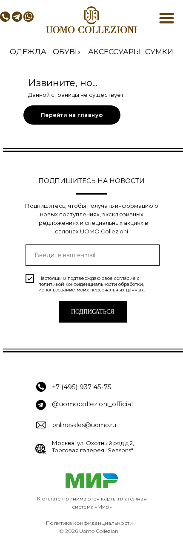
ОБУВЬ (66, 51)
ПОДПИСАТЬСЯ (92, 311)
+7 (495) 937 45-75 (82, 387)
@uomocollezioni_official (92, 404)
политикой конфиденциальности (77, 284)
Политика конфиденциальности (89, 523)
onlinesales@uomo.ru (84, 425)
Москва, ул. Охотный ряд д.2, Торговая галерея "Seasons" (93, 446)
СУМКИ (159, 51)
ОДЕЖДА (28, 51)
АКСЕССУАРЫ (114, 51)
